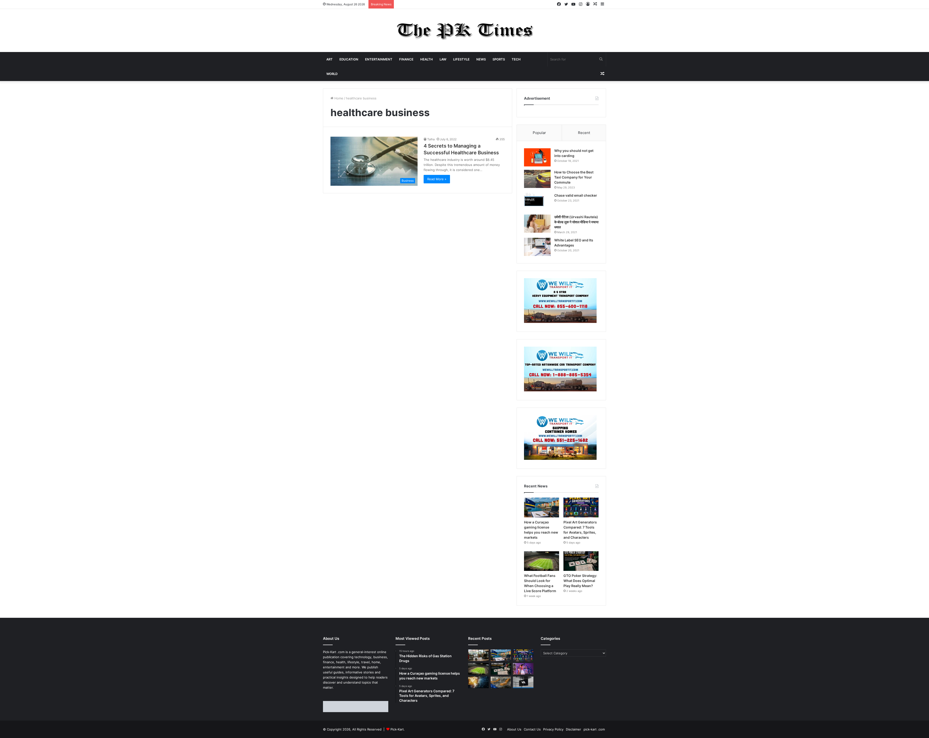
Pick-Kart (397, 729)
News (481, 59)
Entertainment (378, 59)
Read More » (436, 179)
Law (443, 59)
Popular (539, 132)
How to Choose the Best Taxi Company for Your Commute (573, 177)
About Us (514, 729)
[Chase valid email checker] (537, 202)
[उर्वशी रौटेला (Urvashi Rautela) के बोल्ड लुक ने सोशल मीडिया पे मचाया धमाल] (537, 224)
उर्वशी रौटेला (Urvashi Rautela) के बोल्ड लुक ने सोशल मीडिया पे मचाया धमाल (576, 222)
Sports (499, 59)
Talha (431, 139)
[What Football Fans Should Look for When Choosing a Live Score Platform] (541, 561)
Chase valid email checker (575, 195)
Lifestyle (461, 59)
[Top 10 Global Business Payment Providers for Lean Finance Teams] (478, 682)
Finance (406, 59)
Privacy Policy (553, 729)
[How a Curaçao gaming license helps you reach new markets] (541, 507)
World (331, 74)
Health (426, 59)
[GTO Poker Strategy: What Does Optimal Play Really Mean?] (581, 561)
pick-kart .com (594, 729)
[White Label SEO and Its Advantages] (537, 247)
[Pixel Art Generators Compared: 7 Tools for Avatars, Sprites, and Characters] (581, 507)
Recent (584, 132)
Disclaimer (573, 729)
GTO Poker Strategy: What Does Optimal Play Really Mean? (580, 581)
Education (348, 59)
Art (329, 59)
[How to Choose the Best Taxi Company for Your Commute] (537, 179)
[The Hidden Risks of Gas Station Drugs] (478, 655)
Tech (516, 59)
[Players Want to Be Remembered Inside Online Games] (523, 669)
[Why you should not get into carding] (537, 157)
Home (338, 98)
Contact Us (532, 729)
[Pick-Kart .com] (464, 30)
